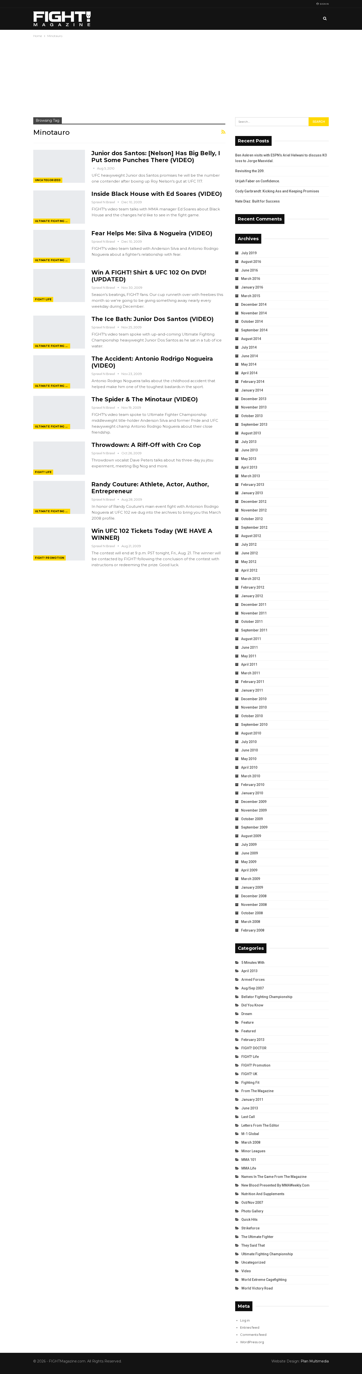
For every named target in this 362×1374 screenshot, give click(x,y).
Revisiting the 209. (249, 171)
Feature (247, 1022)
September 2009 (254, 827)
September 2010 (254, 725)
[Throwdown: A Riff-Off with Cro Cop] (59, 458)
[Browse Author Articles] (94, 168)
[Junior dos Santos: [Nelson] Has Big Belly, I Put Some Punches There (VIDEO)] (59, 166)
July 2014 (249, 347)
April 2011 (249, 664)
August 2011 (251, 639)
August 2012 (251, 536)
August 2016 (251, 262)
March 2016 (250, 279)
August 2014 (251, 339)
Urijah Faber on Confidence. (257, 181)
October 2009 (252, 819)
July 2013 (249, 442)
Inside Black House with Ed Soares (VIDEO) (156, 193)
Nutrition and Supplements (262, 1194)
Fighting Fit (250, 1083)
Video (246, 1271)
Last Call (248, 1117)
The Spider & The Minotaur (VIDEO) (144, 399)
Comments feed (253, 1335)
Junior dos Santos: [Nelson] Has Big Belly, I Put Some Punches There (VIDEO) (155, 157)
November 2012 (254, 510)
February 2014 (252, 382)
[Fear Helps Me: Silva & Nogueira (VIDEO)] (59, 246)
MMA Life (248, 1168)
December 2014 (253, 304)
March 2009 (250, 879)
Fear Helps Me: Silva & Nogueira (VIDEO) (151, 233)
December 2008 (253, 896)
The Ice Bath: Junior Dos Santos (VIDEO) (152, 319)
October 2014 (252, 321)
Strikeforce (250, 1228)
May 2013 (248, 459)
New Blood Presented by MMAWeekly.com (275, 1185)
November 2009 (254, 810)
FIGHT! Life (43, 299)
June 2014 (249, 356)
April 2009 (249, 870)
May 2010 (248, 759)
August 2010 (251, 733)
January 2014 (252, 390)
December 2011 (253, 605)
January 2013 (252, 493)
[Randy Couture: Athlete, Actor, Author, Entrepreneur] (59, 497)
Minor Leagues (253, 1151)
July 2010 (249, 742)
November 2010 (254, 707)
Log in (245, 1320)
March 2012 (250, 579)
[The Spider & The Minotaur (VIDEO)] (59, 412)
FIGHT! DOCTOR (253, 1048)
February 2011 (252, 682)
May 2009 (248, 862)
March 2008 (250, 922)
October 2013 (252, 416)
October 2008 (252, 913)
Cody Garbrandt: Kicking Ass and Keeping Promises (277, 191)
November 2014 (254, 313)
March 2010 (250, 776)
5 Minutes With (252, 963)
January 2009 (252, 887)
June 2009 (249, 853)
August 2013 (251, 433)
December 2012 (253, 502)
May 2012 (248, 562)
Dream (246, 1014)
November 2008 (254, 905)
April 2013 (249, 467)
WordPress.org (252, 1342)
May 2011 (248, 656)
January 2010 (252, 793)
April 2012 (249, 570)
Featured (248, 1031)
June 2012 (249, 553)
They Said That (253, 1245)
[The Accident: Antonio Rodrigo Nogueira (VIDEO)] (59, 371)
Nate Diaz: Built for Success (257, 201)
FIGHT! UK (249, 1074)
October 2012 (252, 519)
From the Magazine (257, 1091)
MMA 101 (248, 1160)
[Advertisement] (181, 75)
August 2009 (251, 836)
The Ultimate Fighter (257, 1237)
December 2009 (253, 802)
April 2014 (249, 373)
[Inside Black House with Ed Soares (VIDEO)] (59, 206)
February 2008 (252, 930)
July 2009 (249, 845)
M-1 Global (250, 1134)
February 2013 (252, 485)
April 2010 (249, 767)
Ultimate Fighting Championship (52, 221)
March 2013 (250, 476)
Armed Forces (253, 980)
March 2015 (250, 296)
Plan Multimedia (315, 1361)
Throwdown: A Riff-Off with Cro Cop (146, 444)
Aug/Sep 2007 (252, 988)
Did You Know (252, 1005)
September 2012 (254, 527)
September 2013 (254, 424)
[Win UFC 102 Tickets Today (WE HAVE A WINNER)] (59, 543)
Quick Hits (249, 1219)
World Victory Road (257, 1288)
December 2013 (253, 399)
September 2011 (254, 630)
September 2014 (254, 330)
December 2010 (253, 699)
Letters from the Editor (260, 1125)
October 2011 (252, 622)
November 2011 (254, 613)
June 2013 (249, 450)
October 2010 (252, 716)
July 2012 (249, 544)
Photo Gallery (252, 1211)
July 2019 (249, 253)
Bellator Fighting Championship (266, 997)
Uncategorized (48, 180)
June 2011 (249, 647)
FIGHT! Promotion (49, 558)
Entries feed (249, 1327)
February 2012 (252, 587)
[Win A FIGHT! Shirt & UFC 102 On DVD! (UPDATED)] (59, 285)
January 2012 (252, 596)
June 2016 (249, 270)
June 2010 (249, 750)
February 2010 (252, 785)
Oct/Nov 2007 (252, 1202)
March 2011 (250, 673)
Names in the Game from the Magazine (274, 1177)
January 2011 (252, 690)
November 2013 (254, 407)
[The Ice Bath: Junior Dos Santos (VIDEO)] (59, 332)
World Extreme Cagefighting (264, 1280)
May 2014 (248, 364)
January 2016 (252, 287)
